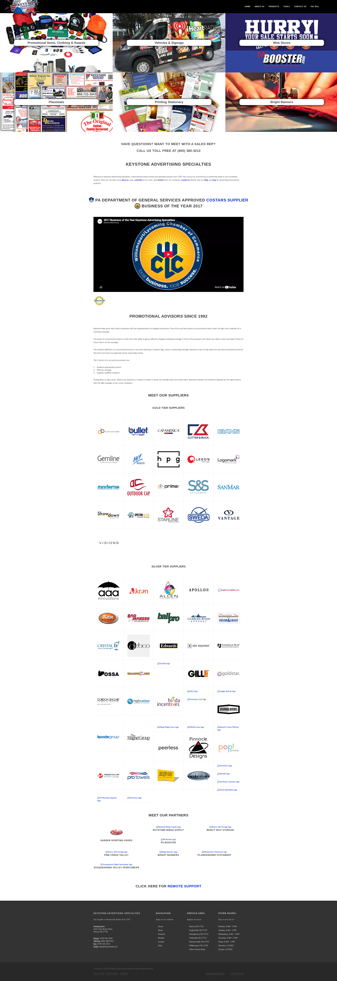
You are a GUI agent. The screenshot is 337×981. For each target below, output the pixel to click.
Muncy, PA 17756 (196, 927)
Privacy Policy (112, 974)
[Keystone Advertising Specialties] (23, 6)
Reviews (161, 938)
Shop (160, 946)
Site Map (124, 974)
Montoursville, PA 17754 (199, 942)
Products (161, 934)
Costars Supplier (227, 200)
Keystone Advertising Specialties (116, 913)
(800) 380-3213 (188, 150)
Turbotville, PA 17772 (197, 938)
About (160, 930)
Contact (161, 942)
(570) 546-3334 (237, 974)
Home (160, 927)
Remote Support (184, 886)
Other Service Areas (197, 949)
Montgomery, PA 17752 (198, 934)
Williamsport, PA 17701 (198, 946)
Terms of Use (98, 974)
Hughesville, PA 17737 (198, 930)
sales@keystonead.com (215, 974)
